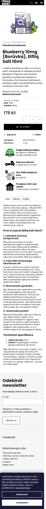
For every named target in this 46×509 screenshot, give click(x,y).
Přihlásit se (11, 420)
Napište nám (8, 465)
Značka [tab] (26, 199)
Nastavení (22, 494)
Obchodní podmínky (12, 453)
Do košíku (25, 127)
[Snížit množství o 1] (27, 119)
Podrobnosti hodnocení (14, 45)
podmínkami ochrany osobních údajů (20, 412)
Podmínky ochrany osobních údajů (18, 456)
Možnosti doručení (12, 94)
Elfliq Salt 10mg (29, 140)
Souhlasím (22, 502)
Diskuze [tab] (16, 199)
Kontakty (6, 462)
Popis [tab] (7, 199)
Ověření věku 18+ (10, 459)
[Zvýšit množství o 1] (39, 119)
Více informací (22, 487)
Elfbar (14, 105)
